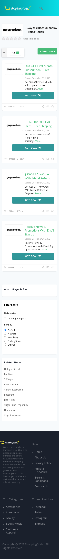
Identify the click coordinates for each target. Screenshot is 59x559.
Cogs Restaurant (13, 415)
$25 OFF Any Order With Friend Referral (38, 176)
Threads (40, 523)
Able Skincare (11, 384)
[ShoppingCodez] (17, 7)
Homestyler (10, 410)
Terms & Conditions (41, 479)
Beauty (10, 518)
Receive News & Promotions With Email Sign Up (39, 230)
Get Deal (31, 95)
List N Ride (10, 399)
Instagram (41, 518)
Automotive (13, 512)
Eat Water (9, 374)
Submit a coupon (47, 51)
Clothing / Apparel (12, 530)
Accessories (13, 507)
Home (38, 452)
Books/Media (14, 523)
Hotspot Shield (12, 369)
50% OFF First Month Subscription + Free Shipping (39, 69)
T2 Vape (8, 379)
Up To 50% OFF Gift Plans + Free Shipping (38, 124)
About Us (40, 457)
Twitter (39, 512)
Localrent (9, 394)
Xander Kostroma (13, 389)
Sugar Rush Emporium (16, 404)
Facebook (40, 507)
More (40, 88)
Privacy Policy (43, 463)
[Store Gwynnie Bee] (12, 29)
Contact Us (41, 486)
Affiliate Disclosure (41, 470)
